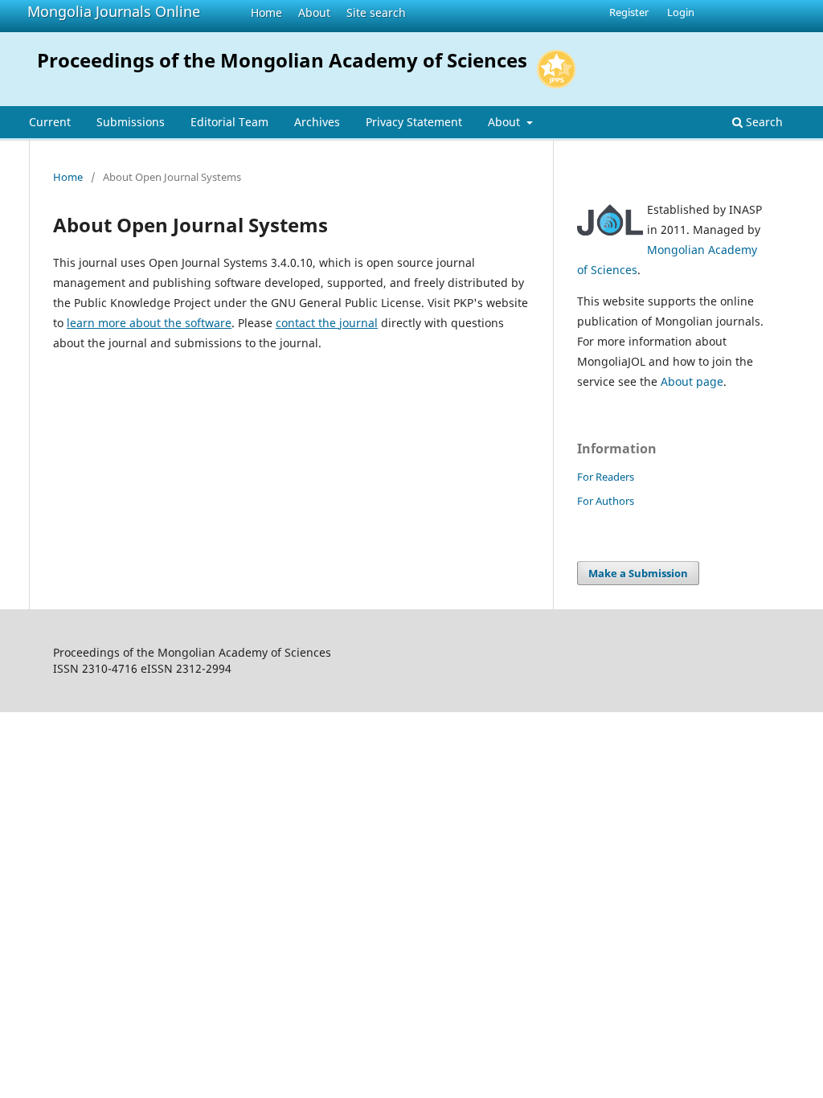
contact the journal (327, 322)
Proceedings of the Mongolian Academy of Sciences (282, 60)
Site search (376, 12)
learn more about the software (149, 322)
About (314, 12)
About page (692, 381)
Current (50, 121)
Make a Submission (638, 573)
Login (680, 12)
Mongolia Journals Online (113, 11)
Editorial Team (229, 121)
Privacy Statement (414, 121)
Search (763, 121)
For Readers (605, 476)
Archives (317, 121)
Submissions (130, 121)
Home (266, 12)
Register (629, 12)
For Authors (605, 501)
